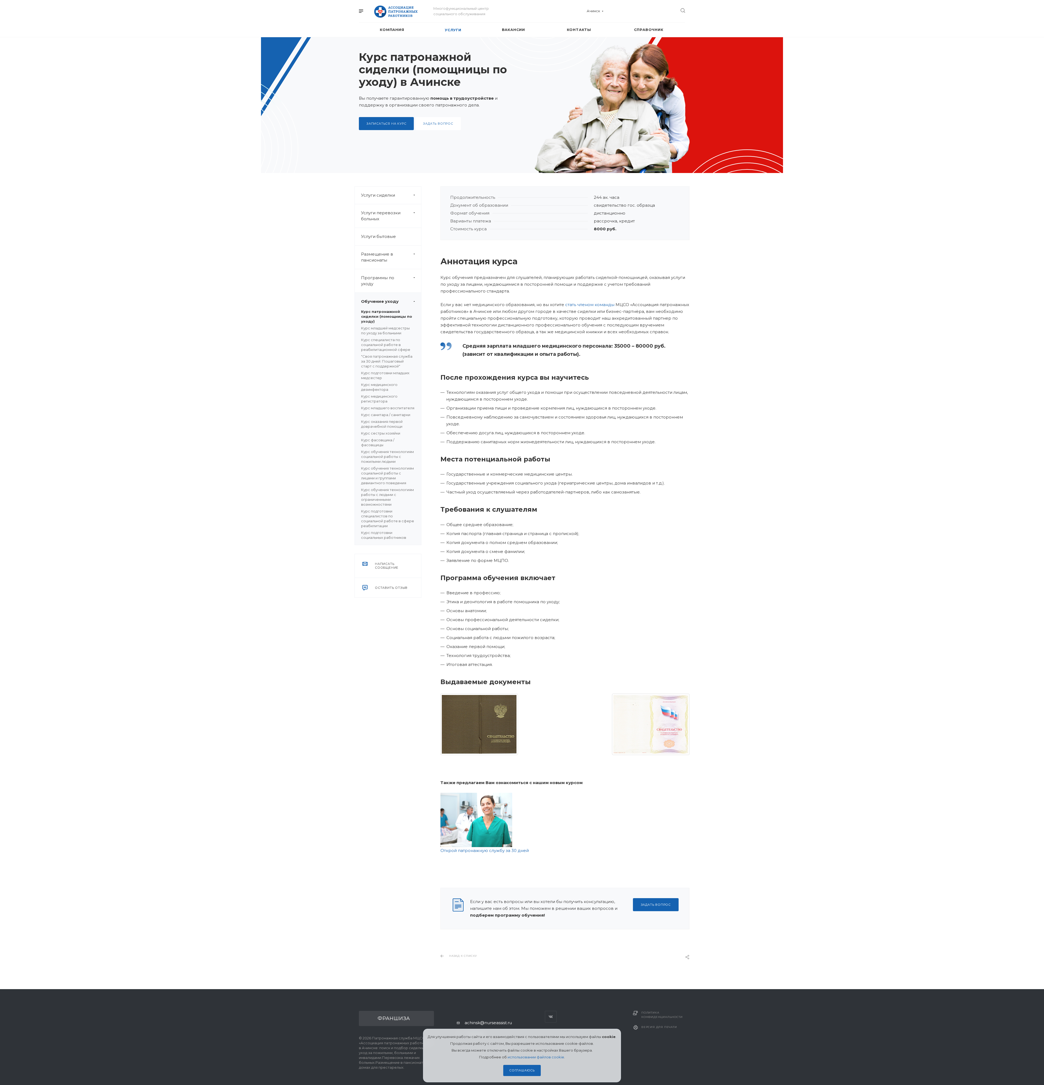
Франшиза (394, 1018)
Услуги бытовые (378, 236)
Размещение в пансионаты (377, 257)
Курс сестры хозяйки (380, 433)
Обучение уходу (380, 301)
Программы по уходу (377, 280)
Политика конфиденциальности (661, 1015)
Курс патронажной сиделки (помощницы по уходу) (386, 316)
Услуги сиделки (378, 195)
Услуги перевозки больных (380, 215)
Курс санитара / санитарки (385, 415)
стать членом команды (589, 304)
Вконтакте (551, 1017)
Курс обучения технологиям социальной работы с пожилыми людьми (387, 456)
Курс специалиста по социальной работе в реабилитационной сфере (385, 345)
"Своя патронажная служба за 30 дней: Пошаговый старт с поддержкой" (386, 361)
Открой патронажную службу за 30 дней (484, 850)
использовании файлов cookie (536, 1057)
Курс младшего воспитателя (387, 408)
